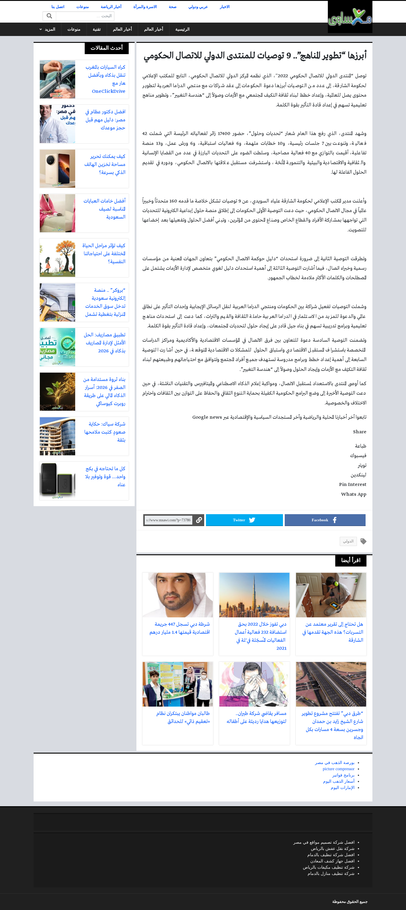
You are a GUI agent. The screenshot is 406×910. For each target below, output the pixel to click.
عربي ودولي (198, 7)
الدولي (348, 541)
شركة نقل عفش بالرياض (333, 848)
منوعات (82, 7)
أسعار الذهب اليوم (339, 781)
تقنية (97, 29)
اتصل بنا (57, 7)
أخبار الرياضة (111, 7)
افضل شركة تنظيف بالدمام (331, 855)
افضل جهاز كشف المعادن (332, 861)
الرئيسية (182, 29)
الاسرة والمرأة (145, 7)
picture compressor (339, 769)
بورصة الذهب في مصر (335, 762)
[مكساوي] (350, 17)
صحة (173, 7)
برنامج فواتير (343, 775)
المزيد (50, 29)
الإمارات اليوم (343, 787)
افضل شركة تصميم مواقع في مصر (324, 842)
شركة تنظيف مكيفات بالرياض (329, 867)
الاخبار (225, 7)
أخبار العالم (153, 29)
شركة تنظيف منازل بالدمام (331, 873)
